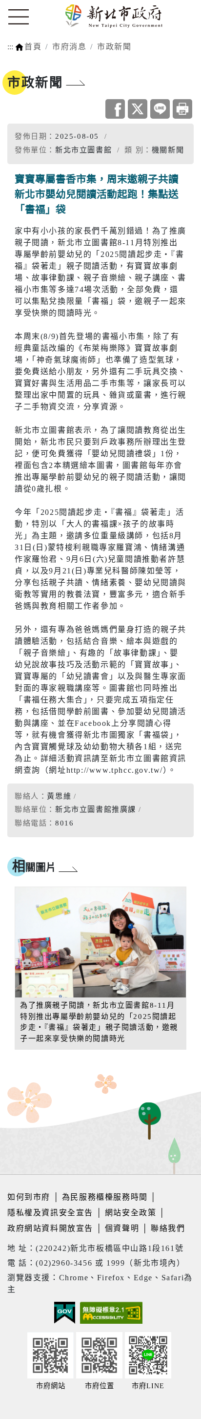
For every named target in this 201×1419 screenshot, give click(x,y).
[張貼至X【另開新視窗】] (137, 109)
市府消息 (69, 46)
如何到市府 (30, 1197)
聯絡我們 (168, 1228)
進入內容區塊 (26, 5)
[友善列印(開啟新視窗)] (182, 109)
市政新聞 (114, 46)
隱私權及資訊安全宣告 (50, 1212)
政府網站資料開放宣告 (50, 1228)
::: (10, 46)
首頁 (32, 46)
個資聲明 (122, 1228)
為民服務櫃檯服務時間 (105, 1197)
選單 (18, 17)
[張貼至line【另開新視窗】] (160, 109)
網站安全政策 (131, 1212)
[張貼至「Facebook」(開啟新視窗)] (115, 109)
